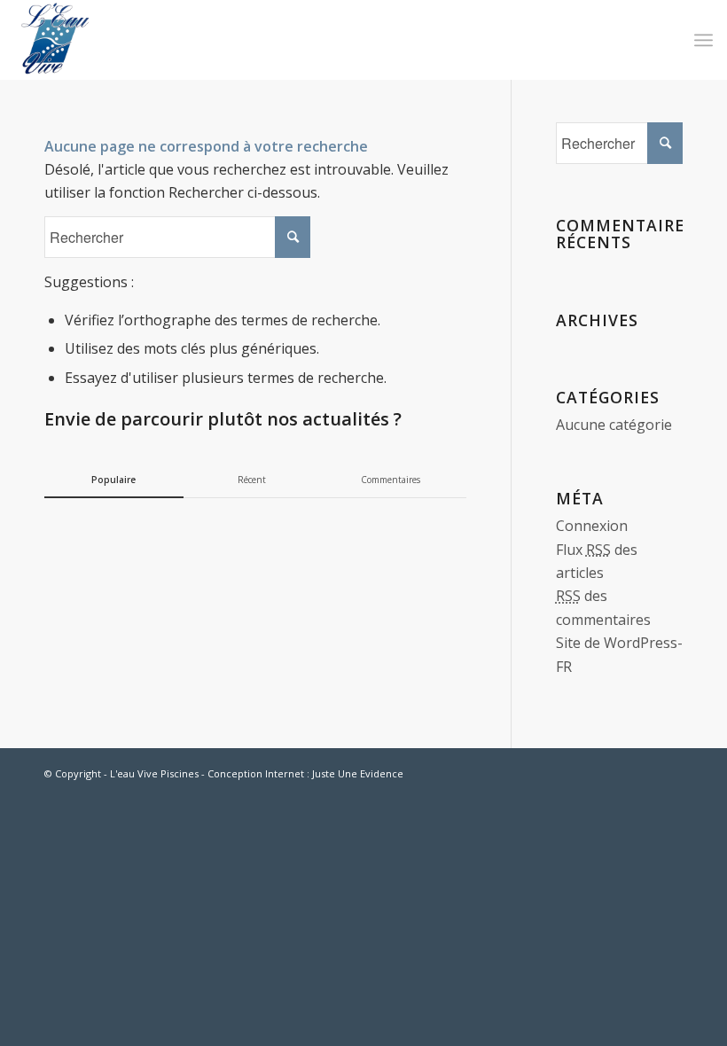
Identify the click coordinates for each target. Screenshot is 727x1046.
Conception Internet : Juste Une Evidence (305, 773)
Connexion (592, 525)
